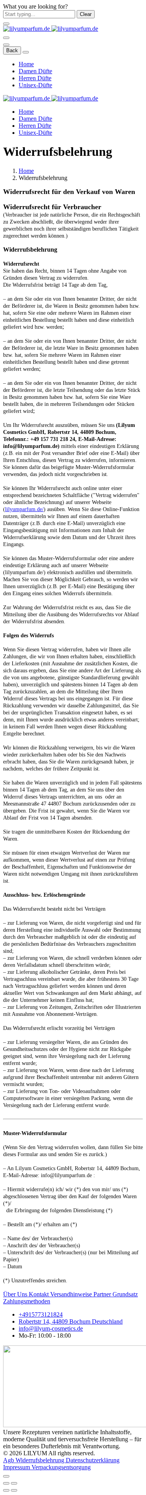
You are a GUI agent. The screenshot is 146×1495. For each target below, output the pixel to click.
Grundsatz (125, 1294)
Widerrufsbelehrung (41, 1460)
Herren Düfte (35, 78)
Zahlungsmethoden (26, 1301)
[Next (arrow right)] (14, 1490)
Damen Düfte (35, 71)
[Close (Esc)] (6, 1483)
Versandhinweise (71, 1294)
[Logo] (50, 28)
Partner (103, 1294)
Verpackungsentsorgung (61, 1467)
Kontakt (39, 1294)
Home (26, 64)
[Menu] (6, 38)
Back (12, 50)
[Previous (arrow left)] (6, 1490)
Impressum (17, 1467)
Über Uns (16, 1294)
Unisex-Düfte (35, 85)
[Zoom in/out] (14, 1483)
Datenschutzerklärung (93, 1460)
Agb (9, 1460)
